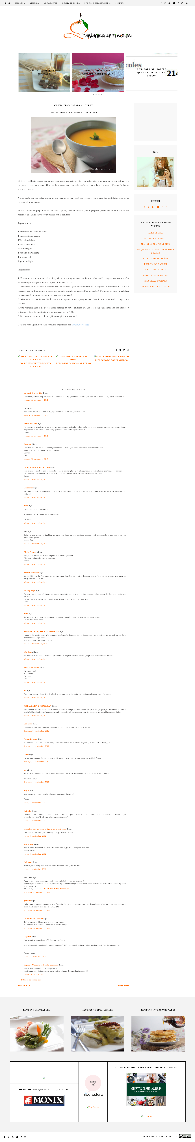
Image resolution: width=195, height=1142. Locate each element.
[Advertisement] (145, 122)
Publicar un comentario (31, 979)
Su (25, 690)
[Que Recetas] (93, 1107)
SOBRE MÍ (19, 3)
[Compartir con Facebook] (116, 350)
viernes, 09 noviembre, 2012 (36, 400)
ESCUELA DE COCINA (71, 3)
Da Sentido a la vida (33, 392)
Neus (26, 505)
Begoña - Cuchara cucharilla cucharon (41, 964)
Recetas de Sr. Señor (155, 258)
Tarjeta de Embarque (155, 275)
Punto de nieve (30, 423)
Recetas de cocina (31, 667)
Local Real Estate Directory (56, 888)
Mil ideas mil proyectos (155, 244)
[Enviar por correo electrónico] (127, 350)
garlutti (27, 900)
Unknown (28, 723)
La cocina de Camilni (33, 918)
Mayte (26, 790)
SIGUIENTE (24, 985)
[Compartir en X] (120, 350)
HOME (7, 3)
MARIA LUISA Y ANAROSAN (37, 705)
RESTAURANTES (50, 3)
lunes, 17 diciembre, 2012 (35, 956)
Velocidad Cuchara (155, 281)
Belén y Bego (29, 590)
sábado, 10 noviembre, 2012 (35, 479)
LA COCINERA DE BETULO (37, 467)
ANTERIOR (123, 985)
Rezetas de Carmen (155, 264)
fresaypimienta (30, 739)
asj (25, 769)
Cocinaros (28, 487)
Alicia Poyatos (30, 552)
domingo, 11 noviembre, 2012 (36, 731)
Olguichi (28, 936)
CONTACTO (120, 3)
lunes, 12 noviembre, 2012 (35, 802)
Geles (26, 754)
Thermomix (90, 112)
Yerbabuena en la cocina (155, 286)
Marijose (28, 652)
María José (29, 844)
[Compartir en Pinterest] (124, 350)
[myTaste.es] (146, 1116)
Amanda (27, 444)
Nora (26, 613)
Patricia (27, 811)
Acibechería (155, 233)
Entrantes (75, 112)
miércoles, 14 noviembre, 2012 (37, 892)
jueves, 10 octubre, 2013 (34, 974)
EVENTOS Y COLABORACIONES (97, 3)
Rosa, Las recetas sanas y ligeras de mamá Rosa (45, 828)
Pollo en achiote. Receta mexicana (35, 365)
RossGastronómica (155, 269)
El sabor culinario (155, 238)
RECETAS (33, 3)
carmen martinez (31, 572)
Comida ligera (58, 112)
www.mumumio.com (80, 325)
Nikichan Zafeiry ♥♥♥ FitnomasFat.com (41, 631)
